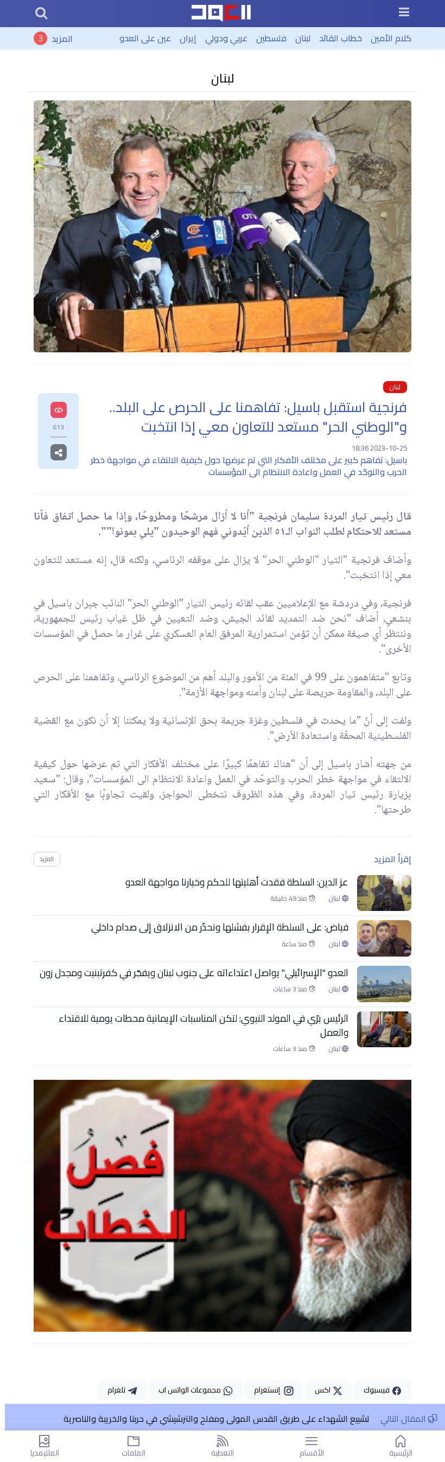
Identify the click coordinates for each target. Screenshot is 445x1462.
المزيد (62, 38)
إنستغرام (268, 1390)
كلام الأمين (391, 38)
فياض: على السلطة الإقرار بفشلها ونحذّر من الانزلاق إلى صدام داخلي (219, 927)
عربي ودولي (226, 38)
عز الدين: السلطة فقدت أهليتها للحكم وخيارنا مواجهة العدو (236, 882)
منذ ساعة (295, 944)
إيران (188, 38)
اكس (323, 1390)
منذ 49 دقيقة (289, 898)
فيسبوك (377, 1390)
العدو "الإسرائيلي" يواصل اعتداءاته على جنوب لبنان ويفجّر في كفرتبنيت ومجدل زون (194, 973)
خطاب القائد (340, 38)
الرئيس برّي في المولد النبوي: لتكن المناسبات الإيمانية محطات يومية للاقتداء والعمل (203, 1025)
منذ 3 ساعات (291, 989)
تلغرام (117, 1390)
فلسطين (271, 38)
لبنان (302, 38)
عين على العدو (145, 38)
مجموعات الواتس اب (190, 1390)
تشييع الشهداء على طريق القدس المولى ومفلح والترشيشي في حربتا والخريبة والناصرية (216, 1418)
